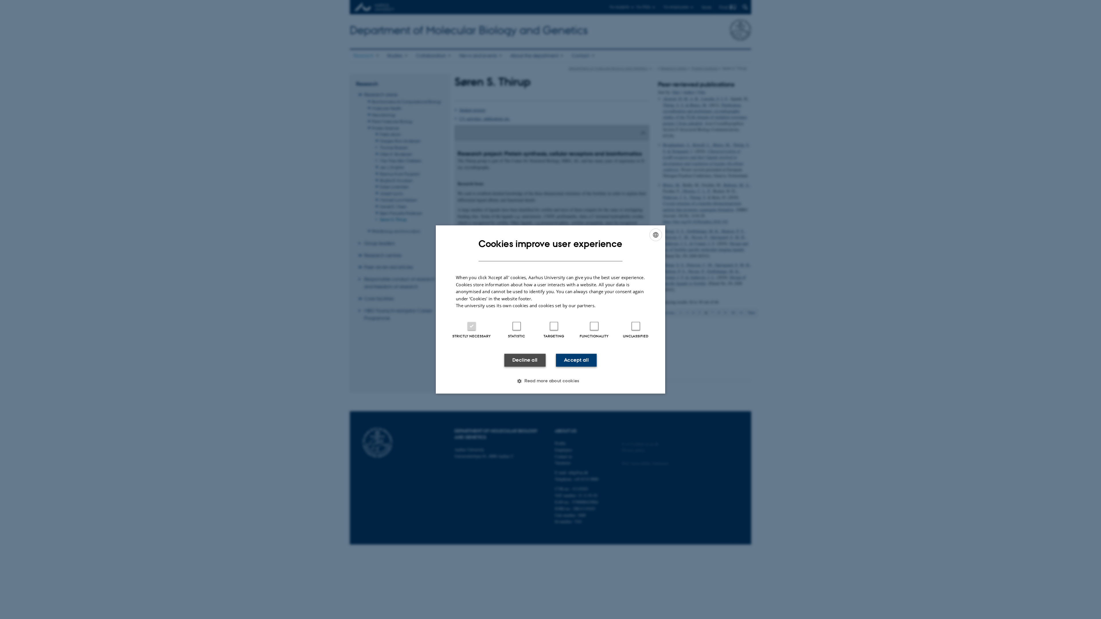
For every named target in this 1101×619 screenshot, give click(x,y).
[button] (550, 381)
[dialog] (550, 309)
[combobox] (656, 235)
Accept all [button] (576, 360)
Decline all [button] (524, 360)
